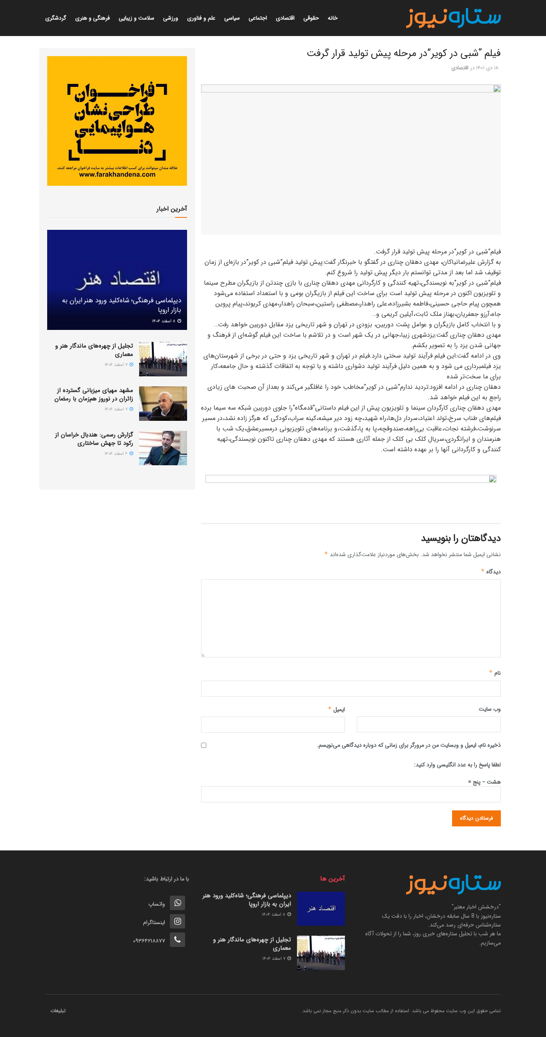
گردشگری (55, 18)
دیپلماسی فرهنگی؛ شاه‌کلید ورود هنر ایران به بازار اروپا (121, 305)
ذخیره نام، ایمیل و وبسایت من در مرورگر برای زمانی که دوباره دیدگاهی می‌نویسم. (409, 745)
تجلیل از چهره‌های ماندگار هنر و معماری (94, 350)
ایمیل (336, 709)
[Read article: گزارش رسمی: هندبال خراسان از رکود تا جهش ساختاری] (163, 448)
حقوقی (311, 18)
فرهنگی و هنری (92, 18)
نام (495, 673)
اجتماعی (258, 18)
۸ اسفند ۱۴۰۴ (164, 321)
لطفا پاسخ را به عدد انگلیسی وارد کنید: (457, 764)
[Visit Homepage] (453, 18)
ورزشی (170, 18)
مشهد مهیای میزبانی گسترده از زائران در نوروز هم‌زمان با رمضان (93, 395)
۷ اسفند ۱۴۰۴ (116, 365)
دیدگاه (491, 571)
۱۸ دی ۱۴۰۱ (487, 68)
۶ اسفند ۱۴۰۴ (116, 453)
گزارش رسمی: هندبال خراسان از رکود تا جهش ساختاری (94, 439)
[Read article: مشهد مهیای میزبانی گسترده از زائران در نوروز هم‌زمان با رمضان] (163, 403)
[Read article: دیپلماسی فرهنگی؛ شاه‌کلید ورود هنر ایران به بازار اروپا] (117, 280)
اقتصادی (285, 18)
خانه (333, 18)
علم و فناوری (201, 18)
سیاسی (232, 18)
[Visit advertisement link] (351, 493)
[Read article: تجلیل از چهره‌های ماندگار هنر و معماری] (163, 359)
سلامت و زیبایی (136, 18)
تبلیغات (58, 1011)
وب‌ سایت (490, 709)
